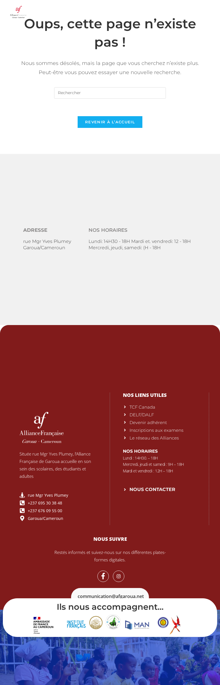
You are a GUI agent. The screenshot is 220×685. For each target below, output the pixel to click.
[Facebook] (103, 576)
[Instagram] (118, 576)
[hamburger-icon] (205, 11)
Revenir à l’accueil (110, 122)
